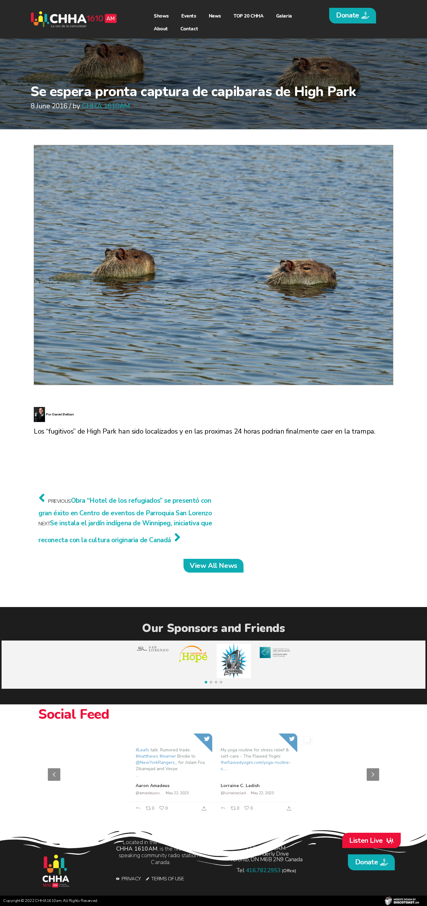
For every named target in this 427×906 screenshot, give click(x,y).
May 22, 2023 (91, 792)
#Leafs (142, 750)
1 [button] (201, 812)
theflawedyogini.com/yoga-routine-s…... (256, 765)
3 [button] (220, 812)
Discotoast (402, 901)
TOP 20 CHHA (249, 16)
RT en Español (66, 786)
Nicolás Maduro (322, 786)
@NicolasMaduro (320, 792)
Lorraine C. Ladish (240, 786)
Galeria (284, 16)
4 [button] (229, 812)
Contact (189, 29)
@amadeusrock (149, 792)
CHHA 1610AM (106, 106)
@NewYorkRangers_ (156, 762)
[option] (213, 774)
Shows (161, 16)
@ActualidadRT (64, 792)
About (161, 29)
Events (188, 16)
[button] (352, 15)
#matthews (147, 756)
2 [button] (210, 812)
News (215, 16)
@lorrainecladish (235, 792)
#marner (167, 756)
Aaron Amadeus (152, 786)
